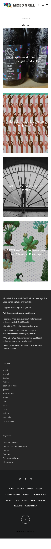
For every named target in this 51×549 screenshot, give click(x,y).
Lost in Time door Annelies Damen (25, 187)
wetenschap (8, 421)
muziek (6, 374)
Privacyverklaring (11, 458)
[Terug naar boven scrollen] (25, 519)
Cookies (6, 454)
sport (5, 405)
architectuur (8, 393)
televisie (7, 417)
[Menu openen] (47, 5)
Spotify (28, 307)
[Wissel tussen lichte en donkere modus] (38, 5)
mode (5, 397)
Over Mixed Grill (11, 442)
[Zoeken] (43, 5)
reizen (6, 382)
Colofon (6, 450)
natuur (6, 413)
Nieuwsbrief (8, 462)
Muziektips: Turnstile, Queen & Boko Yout (21, 326)
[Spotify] (31, 479)
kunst (5, 370)
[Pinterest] (25, 479)
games (6, 389)
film (4, 401)
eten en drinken (10, 386)
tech (5, 409)
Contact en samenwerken (15, 446)
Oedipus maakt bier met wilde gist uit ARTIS (25, 59)
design (6, 378)
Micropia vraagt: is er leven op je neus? (25, 123)
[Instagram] (20, 479)
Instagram (17, 307)
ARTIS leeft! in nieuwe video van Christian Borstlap (25, 252)
